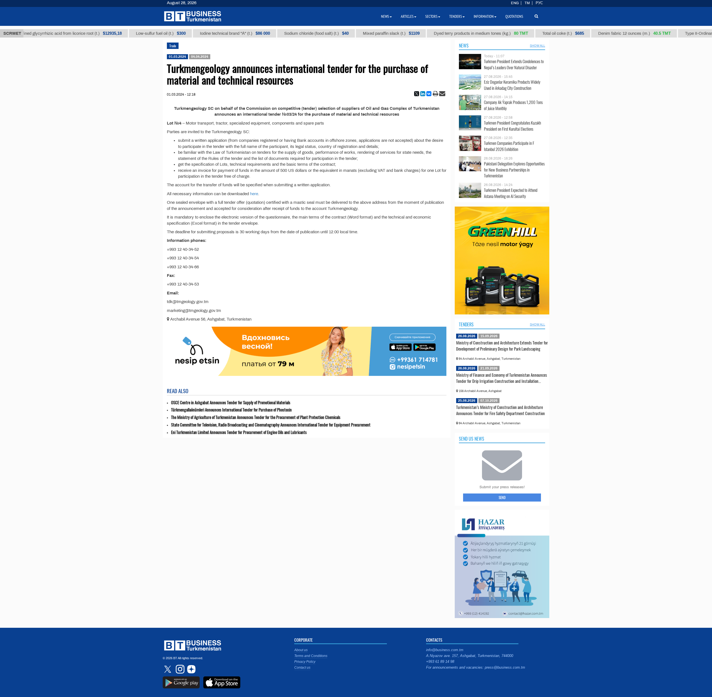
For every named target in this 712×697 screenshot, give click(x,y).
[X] (416, 93)
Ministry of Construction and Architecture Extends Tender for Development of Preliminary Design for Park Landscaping (502, 345)
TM (527, 3)
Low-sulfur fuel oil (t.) (146, 33)
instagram (179, 669)
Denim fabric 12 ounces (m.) (620, 33)
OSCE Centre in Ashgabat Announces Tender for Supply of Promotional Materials (230, 402)
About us (301, 650)
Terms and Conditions (310, 656)
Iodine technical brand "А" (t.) (220, 33)
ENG (515, 3)
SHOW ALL (537, 45)
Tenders (466, 324)
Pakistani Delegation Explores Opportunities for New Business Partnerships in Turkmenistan (514, 170)
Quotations (514, 16)
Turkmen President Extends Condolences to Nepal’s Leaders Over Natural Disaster (514, 64)
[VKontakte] (428, 93)
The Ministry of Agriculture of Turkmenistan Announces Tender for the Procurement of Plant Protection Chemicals (255, 417)
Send (502, 497)
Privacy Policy (304, 662)
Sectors (431, 16)
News (464, 45)
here (254, 194)
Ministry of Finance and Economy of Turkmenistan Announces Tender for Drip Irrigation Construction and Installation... (501, 378)
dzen (190, 669)
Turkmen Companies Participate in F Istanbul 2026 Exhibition (509, 146)
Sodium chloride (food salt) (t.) (302, 33)
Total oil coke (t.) (548, 33)
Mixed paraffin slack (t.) (376, 33)
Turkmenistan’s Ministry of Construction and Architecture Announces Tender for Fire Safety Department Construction (500, 410)
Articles (407, 16)
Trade (172, 45)
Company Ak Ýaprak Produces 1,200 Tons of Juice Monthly (513, 105)
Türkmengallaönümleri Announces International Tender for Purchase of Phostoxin (231, 410)
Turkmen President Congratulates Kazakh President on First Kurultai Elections (512, 126)
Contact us (302, 667)
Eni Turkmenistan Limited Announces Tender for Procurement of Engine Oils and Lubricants (239, 432)
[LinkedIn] (422, 93)
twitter (168, 669)
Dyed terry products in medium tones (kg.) (466, 33)
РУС (539, 3)
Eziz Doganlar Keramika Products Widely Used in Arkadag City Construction (512, 85)
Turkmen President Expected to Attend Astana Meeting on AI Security (510, 193)
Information (484, 16)
